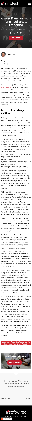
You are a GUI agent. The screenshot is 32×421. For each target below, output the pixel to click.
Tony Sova (11, 29)
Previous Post (5, 398)
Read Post (16, 38)
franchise (4, 64)
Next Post (28, 398)
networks (24, 61)
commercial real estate (14, 61)
